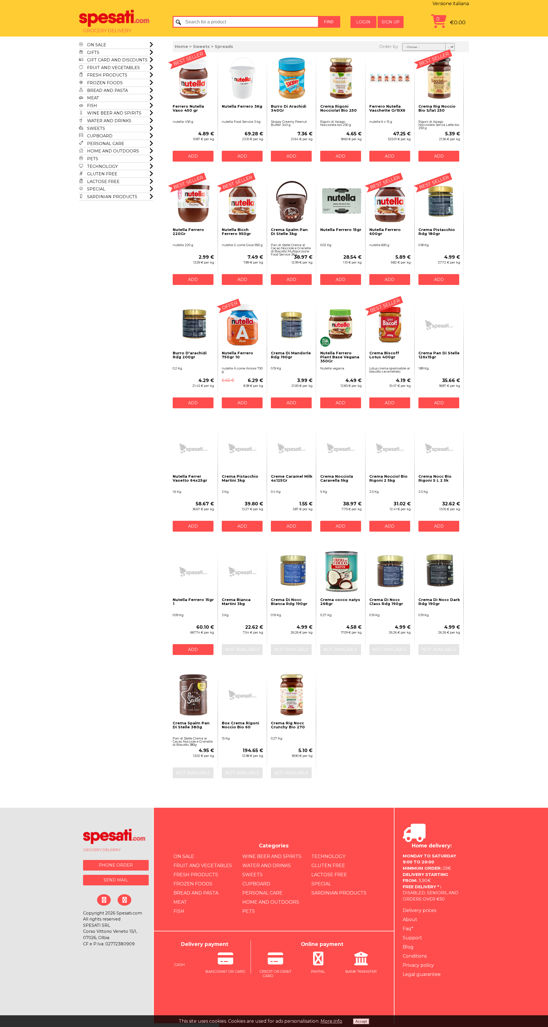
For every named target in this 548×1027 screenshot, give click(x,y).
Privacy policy (418, 965)
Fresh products (106, 75)
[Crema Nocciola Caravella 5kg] (341, 448)
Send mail (116, 880)
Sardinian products (111, 196)
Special (95, 189)
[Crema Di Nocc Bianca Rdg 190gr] (291, 571)
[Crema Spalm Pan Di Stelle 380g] (193, 695)
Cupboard (99, 135)
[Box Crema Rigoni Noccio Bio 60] (242, 695)
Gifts (92, 52)
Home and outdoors (112, 151)
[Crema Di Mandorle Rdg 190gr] (291, 325)
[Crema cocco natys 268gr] (341, 571)
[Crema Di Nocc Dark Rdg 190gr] (439, 571)
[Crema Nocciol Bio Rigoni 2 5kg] (390, 448)
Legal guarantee (422, 974)
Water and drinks (108, 120)
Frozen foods (104, 82)
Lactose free (103, 181)
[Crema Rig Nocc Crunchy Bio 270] (291, 695)
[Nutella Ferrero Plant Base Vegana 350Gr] (341, 325)
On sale (96, 44)
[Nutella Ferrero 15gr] (341, 201)
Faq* (408, 928)
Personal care (105, 143)
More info (331, 1021)
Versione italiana (450, 3)
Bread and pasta (107, 90)
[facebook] (104, 900)
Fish (91, 105)
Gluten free (101, 173)
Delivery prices (419, 910)
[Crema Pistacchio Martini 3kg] (242, 448)
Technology (102, 166)
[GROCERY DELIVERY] (114, 837)
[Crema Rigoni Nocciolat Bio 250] (341, 78)
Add (193, 156)
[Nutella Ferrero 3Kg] (242, 78)
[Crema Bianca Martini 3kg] (242, 571)
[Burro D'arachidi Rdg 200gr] (193, 325)
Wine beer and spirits (113, 113)
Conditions (415, 956)
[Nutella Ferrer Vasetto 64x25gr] (193, 448)
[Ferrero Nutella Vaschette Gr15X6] (390, 78)
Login (363, 22)
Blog (408, 947)
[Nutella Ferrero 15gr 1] (193, 571)
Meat (92, 98)
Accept (361, 1021)
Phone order (116, 865)
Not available (242, 649)
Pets (92, 158)
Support (412, 937)
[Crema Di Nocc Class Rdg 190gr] (390, 571)
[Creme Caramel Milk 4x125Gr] (291, 448)
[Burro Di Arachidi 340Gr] (291, 78)
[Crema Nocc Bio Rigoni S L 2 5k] (439, 448)
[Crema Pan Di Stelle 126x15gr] (439, 325)
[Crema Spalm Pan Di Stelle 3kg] (291, 201)
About (410, 919)
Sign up (391, 22)
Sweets (95, 128)
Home (181, 46)
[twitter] (124, 900)
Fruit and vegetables (113, 67)
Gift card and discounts (117, 60)
